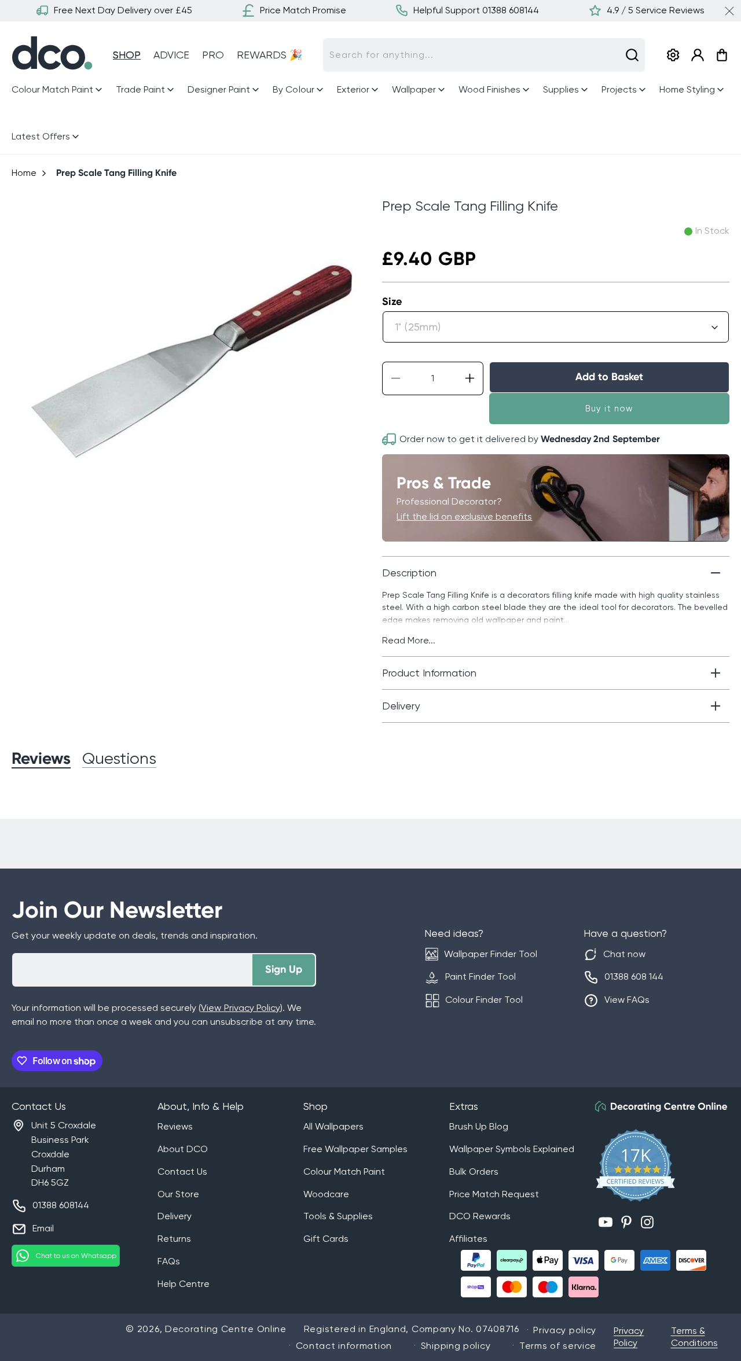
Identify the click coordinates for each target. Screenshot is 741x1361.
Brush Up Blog (478, 1126)
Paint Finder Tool (480, 976)
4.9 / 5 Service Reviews (656, 10)
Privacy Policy (629, 1336)
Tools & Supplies (338, 1216)
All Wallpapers (333, 1126)
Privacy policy (564, 1330)
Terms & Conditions (694, 1336)
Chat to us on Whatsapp (76, 1256)
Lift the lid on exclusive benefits (464, 516)
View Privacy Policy (240, 1007)
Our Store (178, 1194)
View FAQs (627, 999)
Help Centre (183, 1283)
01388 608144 (60, 1205)
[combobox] (484, 55)
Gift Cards (326, 1238)
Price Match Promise (303, 10)
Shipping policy (456, 1345)
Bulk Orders (473, 1171)
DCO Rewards (480, 1216)
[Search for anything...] (632, 55)
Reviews (175, 1126)
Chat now (624, 953)
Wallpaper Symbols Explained (511, 1148)
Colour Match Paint (344, 1171)
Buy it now (609, 408)
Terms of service (557, 1345)
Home (24, 172)
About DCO (182, 1148)
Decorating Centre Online (226, 1328)
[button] (58, 90)
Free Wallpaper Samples (355, 1148)
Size (392, 301)
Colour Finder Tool (484, 999)
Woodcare (326, 1194)
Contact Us (182, 1171)
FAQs (168, 1261)
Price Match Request (494, 1194)
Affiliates (468, 1238)
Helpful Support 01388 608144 (476, 10)
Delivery (174, 1216)
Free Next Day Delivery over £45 (123, 10)
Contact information (344, 1345)
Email (43, 1228)
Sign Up (283, 969)
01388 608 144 (633, 976)
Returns (174, 1238)
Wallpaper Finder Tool (490, 953)
